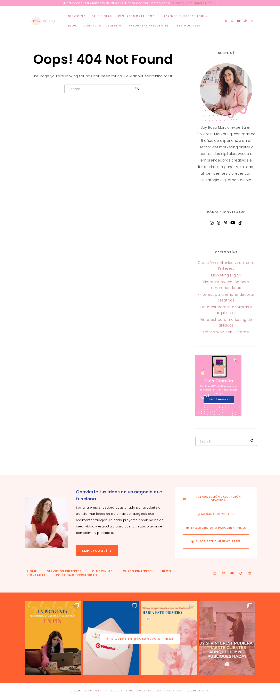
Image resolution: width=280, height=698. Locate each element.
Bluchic (203, 690)
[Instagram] (225, 21)
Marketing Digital (226, 275)
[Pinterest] (225, 223)
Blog (72, 26)
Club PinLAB (101, 16)
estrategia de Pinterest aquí (193, 3)
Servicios (76, 16)
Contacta (92, 26)
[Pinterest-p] (232, 21)
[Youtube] (238, 21)
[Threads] (252, 21)
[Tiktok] (245, 21)
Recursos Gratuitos (136, 16)
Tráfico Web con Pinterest (226, 332)
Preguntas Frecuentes (149, 26)
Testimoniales (187, 26)
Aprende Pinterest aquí (184, 16)
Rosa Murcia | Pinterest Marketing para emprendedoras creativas (132, 690)
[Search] (137, 88)
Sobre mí (115, 26)
